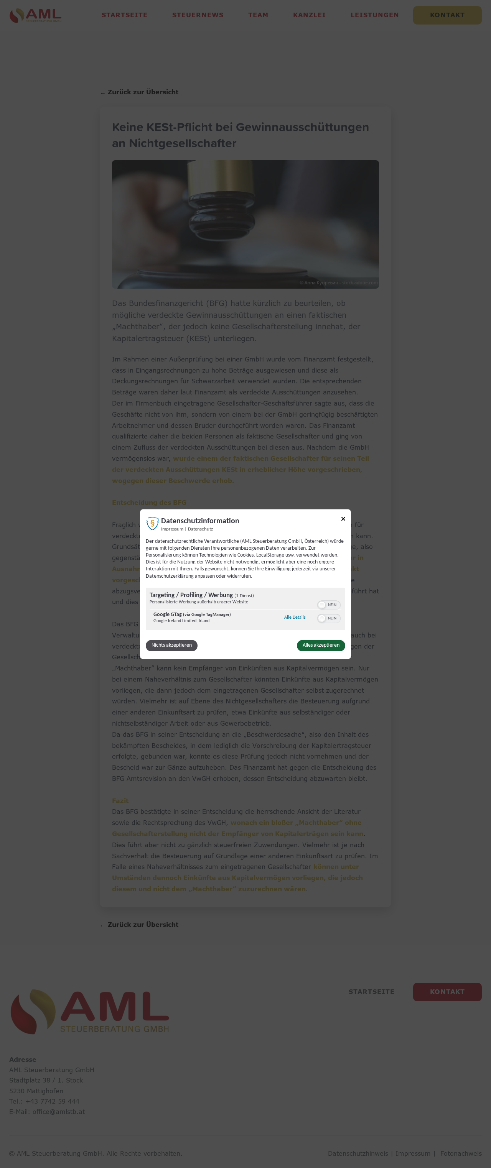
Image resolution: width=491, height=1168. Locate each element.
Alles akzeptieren (321, 645)
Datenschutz (200, 529)
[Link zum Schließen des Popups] (343, 520)
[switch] (328, 604)
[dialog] (245, 584)
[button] (321, 604)
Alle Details (295, 617)
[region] (245, 610)
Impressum (172, 529)
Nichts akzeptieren (172, 645)
